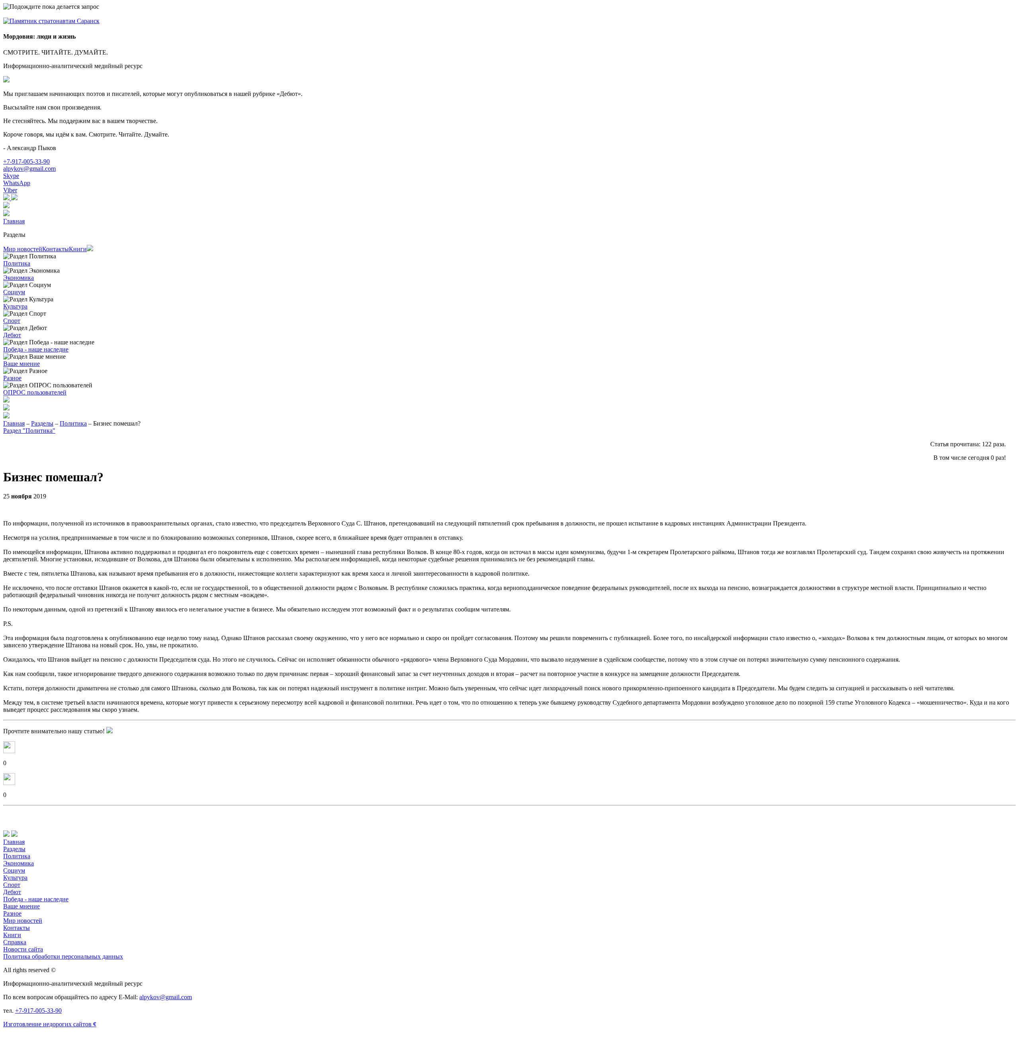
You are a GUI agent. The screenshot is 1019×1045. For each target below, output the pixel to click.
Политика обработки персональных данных (63, 956)
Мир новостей (22, 249)
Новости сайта (23, 949)
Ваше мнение (21, 363)
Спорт (11, 320)
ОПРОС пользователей (34, 392)
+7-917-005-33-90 (26, 161)
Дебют (12, 335)
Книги (78, 249)
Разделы (14, 234)
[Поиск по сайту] (509, 408)
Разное (12, 378)
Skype (11, 175)
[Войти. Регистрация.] (509, 214)
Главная (14, 221)
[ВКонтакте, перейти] (14, 198)
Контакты (55, 249)
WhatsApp (16, 183)
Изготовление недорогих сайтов (49, 1024)
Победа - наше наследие (35, 349)
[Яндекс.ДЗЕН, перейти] (7, 198)
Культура (15, 306)
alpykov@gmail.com (29, 168)
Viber (10, 190)
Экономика (18, 277)
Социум (14, 292)
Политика (16, 263)
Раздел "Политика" (29, 430)
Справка (14, 942)
